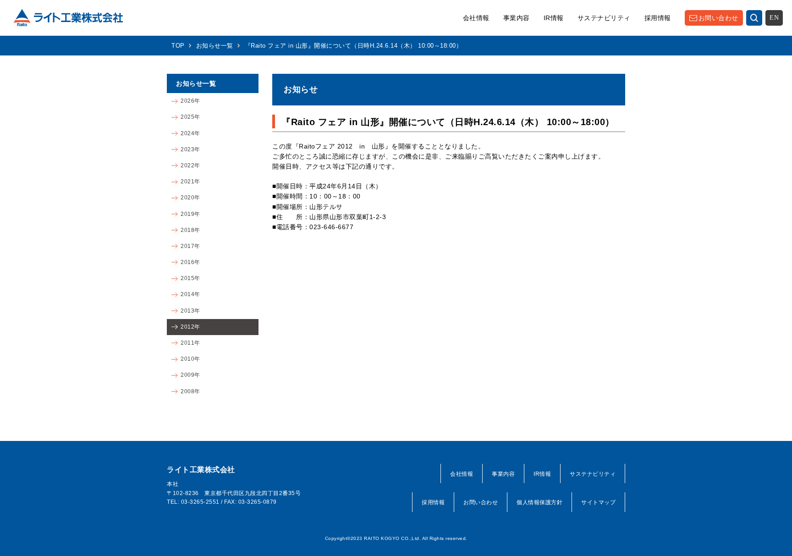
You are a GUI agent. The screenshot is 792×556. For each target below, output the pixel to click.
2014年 (190, 294)
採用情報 (657, 18)
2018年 (190, 230)
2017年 (190, 246)
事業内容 (516, 18)
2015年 (190, 278)
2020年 (190, 197)
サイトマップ (598, 502)
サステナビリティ (604, 18)
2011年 (190, 343)
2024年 (190, 133)
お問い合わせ (718, 18)
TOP (178, 45)
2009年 (190, 375)
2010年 (190, 359)
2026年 (190, 101)
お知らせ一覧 (214, 45)
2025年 (190, 117)
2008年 (190, 391)
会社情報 (476, 18)
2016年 (190, 262)
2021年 (190, 181)
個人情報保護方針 (539, 502)
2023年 (190, 149)
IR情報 (554, 18)
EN (774, 17)
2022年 (190, 165)
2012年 (190, 327)
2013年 (190, 311)
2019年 (190, 214)
